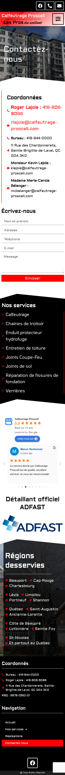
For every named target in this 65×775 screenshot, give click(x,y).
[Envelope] (59, 6)
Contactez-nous (16, 743)
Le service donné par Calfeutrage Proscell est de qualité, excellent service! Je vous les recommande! (29, 470)
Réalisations (14, 736)
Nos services (14, 729)
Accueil (10, 722)
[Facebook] (40, 6)
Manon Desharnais (31, 449)
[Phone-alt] (50, 6)
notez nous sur (25, 438)
